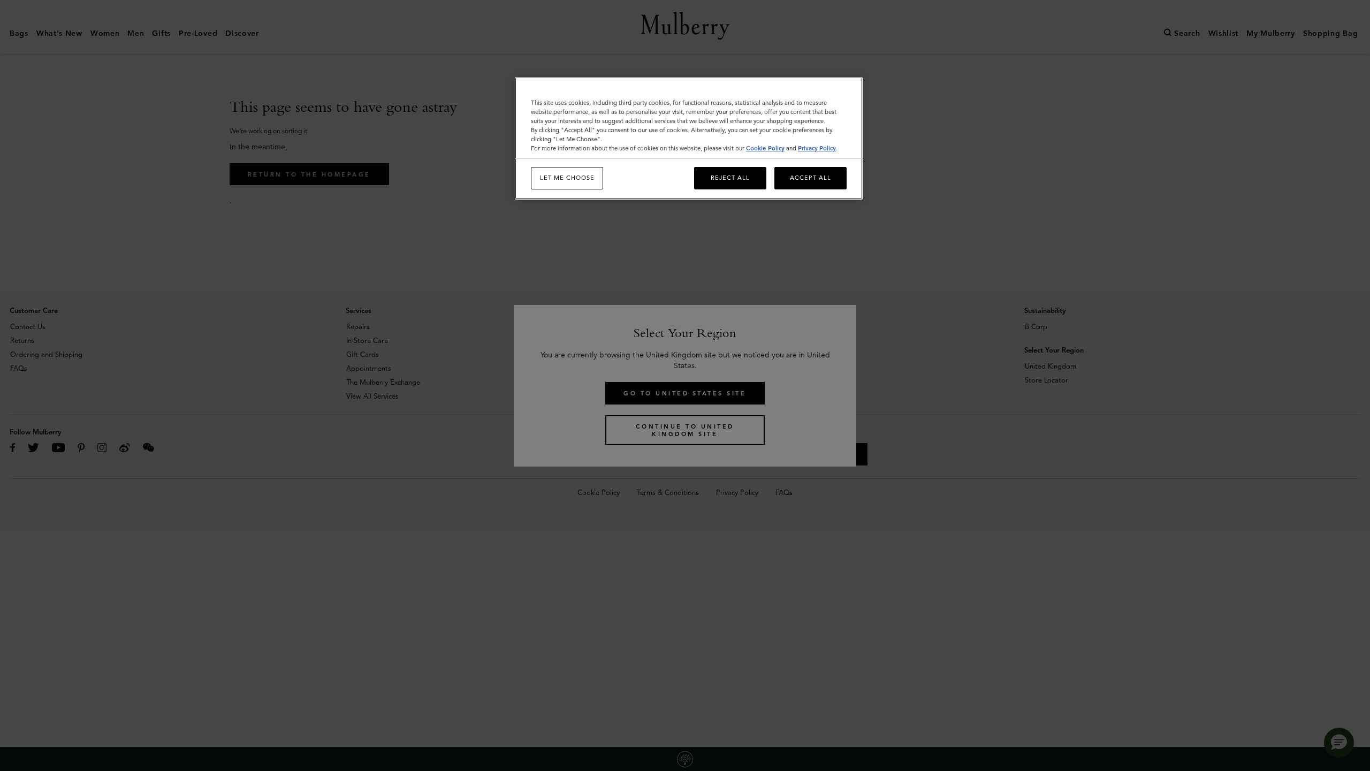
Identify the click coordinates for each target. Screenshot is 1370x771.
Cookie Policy (765, 148)
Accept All (810, 177)
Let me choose (567, 177)
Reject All (730, 177)
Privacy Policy (817, 148)
